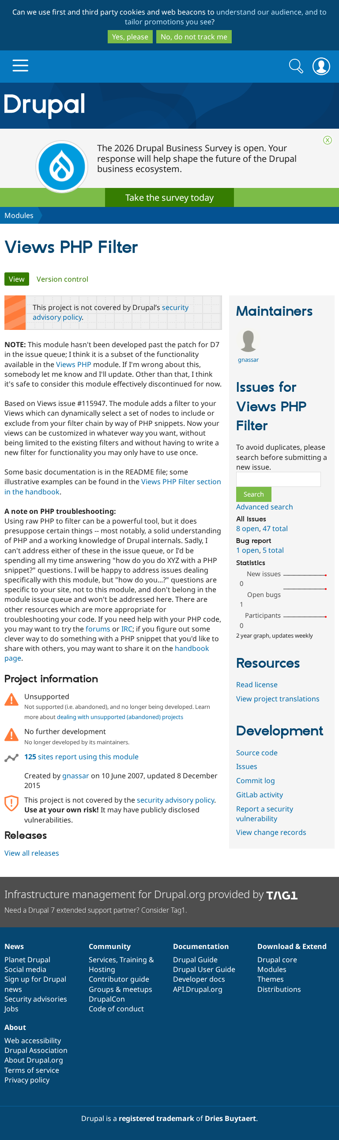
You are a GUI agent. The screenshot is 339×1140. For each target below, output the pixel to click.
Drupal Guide (195, 959)
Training (133, 959)
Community (110, 946)
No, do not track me (194, 37)
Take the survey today (169, 197)
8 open (247, 528)
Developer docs (199, 979)
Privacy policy (26, 1080)
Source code (257, 752)
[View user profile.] (248, 349)
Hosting (102, 969)
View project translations (278, 699)
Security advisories (35, 999)
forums (98, 629)
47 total (275, 528)
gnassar (75, 775)
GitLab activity (259, 795)
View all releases (31, 853)
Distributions (279, 989)
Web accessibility (32, 1040)
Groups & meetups (120, 989)
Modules (19, 215)
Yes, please (130, 37)
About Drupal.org (33, 1060)
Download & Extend (292, 946)
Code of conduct (116, 1009)
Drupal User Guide (204, 969)
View (19, 279)
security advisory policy (175, 800)
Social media (25, 969)
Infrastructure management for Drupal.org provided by (135, 894)
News (14, 946)
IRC (126, 629)
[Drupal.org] (98, 106)
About (15, 1027)
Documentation (201, 946)
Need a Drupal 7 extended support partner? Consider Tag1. (95, 910)
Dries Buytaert (230, 1118)
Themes (270, 979)
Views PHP (73, 364)
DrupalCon (107, 999)
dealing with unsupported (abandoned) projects (120, 717)
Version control (62, 279)
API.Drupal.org (197, 989)
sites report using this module (81, 756)
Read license (257, 684)
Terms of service (31, 1070)
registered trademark (156, 1118)
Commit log (255, 780)
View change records (271, 832)
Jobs (11, 1009)
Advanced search (264, 507)
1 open (247, 550)
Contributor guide (119, 979)
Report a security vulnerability (264, 813)
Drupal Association (36, 1050)
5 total (273, 550)
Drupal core (277, 959)
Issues (246, 766)
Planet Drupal (27, 959)
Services (102, 959)
